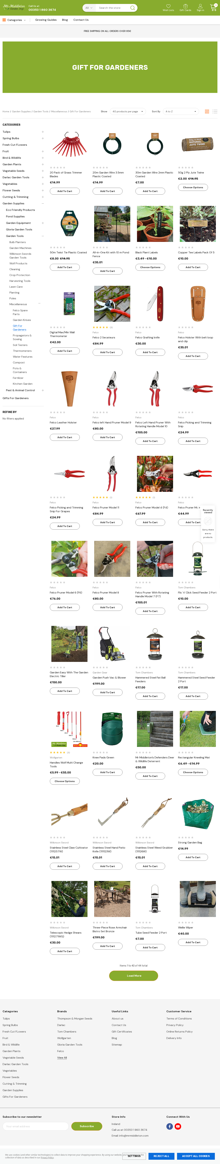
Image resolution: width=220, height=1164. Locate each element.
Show (104, 111)
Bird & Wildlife (11, 1044)
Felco (60, 1051)
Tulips (6, 1018)
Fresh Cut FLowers (14, 1031)
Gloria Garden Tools (69, 1044)
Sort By (156, 111)
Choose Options (193, 187)
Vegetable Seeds (13, 1057)
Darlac (61, 1025)
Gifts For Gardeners (15, 1097)
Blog (114, 1038)
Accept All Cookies (196, 1156)
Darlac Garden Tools (15, 1064)
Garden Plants (11, 1051)
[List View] (214, 111)
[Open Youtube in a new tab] (178, 1126)
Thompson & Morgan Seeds (74, 1018)
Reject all (161, 1156)
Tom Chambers (66, 1031)
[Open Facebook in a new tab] (169, 1126)
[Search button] (132, 8)
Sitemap (117, 1044)
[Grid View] (207, 111)
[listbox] (181, 111)
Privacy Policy (47, 1157)
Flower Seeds (11, 1077)
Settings (134, 1156)
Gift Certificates (122, 1031)
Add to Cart (64, 191)
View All (62, 1057)
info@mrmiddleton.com (133, 1135)
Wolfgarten (64, 1038)
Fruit (5, 1038)
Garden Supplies (13, 1090)
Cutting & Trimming (15, 1083)
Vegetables (10, 1070)
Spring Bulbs (10, 1025)
